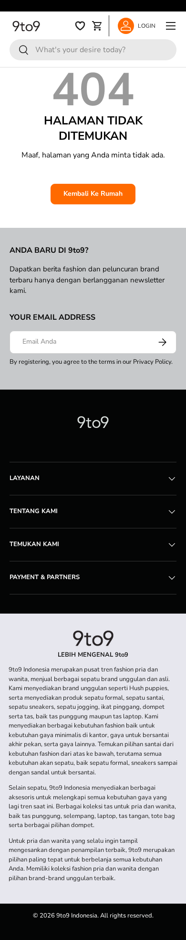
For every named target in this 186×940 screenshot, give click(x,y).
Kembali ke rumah (93, 193)
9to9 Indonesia (76, 915)
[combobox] (93, 49)
